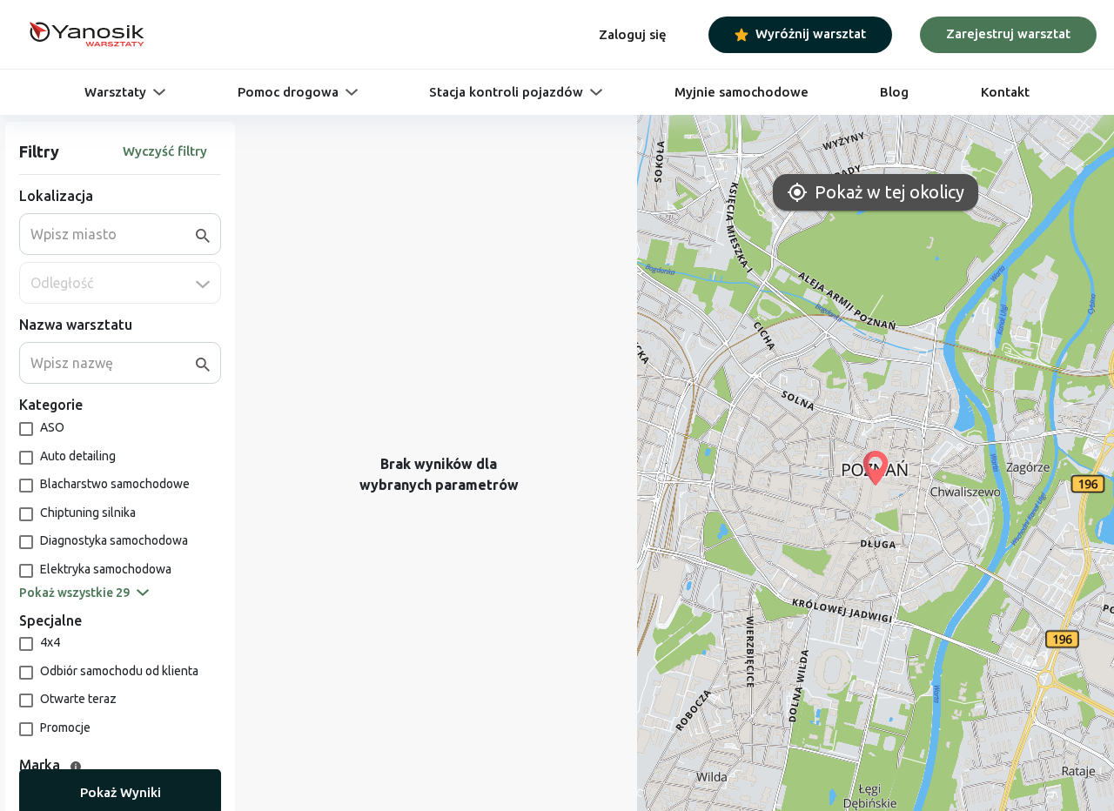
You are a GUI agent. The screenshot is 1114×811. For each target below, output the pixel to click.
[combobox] (113, 234)
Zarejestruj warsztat (1008, 33)
